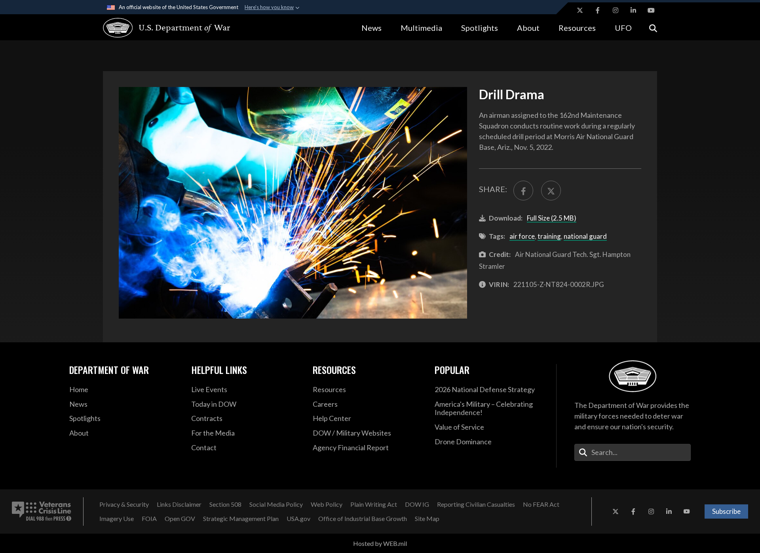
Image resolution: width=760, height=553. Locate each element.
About (528, 27)
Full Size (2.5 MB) (551, 218)
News (371, 27)
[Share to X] (551, 190)
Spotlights (479, 27)
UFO (623, 27)
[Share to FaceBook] (523, 190)
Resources (577, 27)
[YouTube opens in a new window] (651, 10)
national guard (585, 236)
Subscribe (726, 511)
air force (522, 236)
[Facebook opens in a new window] (598, 10)
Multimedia (421, 27)
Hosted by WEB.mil (380, 543)
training (549, 236)
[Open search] (653, 27)
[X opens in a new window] (580, 10)
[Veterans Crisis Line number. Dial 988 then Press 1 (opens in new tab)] (41, 511)
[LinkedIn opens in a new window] (633, 10)
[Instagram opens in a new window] (615, 10)
